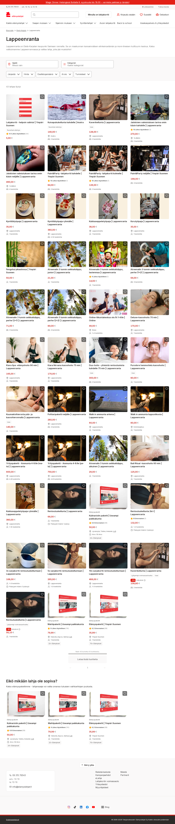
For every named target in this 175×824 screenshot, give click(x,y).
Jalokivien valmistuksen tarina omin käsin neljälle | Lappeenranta (24, 175)
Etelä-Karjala (21, 30)
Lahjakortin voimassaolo (107, 781)
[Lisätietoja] (144, 580)
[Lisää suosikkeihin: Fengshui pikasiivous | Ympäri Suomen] (42, 243)
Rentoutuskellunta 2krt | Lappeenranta (143, 513)
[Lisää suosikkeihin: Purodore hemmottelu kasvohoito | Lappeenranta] (166, 339)
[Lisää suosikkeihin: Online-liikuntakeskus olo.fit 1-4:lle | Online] (125, 291)
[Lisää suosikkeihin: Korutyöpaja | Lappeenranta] (166, 195)
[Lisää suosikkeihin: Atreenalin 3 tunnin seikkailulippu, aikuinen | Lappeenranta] (125, 437)
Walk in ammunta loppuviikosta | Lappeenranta (147, 416)
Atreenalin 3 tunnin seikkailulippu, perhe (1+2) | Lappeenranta (148, 271)
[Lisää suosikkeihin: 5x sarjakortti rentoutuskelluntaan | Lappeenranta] (83, 545)
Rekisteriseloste (102, 772)
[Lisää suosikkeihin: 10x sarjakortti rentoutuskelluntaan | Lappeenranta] (125, 545)
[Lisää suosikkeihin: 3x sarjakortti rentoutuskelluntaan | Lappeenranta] (42, 545)
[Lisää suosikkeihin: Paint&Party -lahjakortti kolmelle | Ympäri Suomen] (125, 147)
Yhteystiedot (101, 784)
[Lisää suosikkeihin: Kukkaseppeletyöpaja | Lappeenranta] (125, 195)
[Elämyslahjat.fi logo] (15, 15)
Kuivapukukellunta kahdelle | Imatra (66, 122)
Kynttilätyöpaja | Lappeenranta (21, 221)
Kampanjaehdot (103, 775)
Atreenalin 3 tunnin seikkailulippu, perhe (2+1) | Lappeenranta (23, 319)
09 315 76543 (19, 775)
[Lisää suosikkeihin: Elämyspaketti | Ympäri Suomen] (125, 594)
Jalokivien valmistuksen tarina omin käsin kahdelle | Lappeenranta (148, 124)
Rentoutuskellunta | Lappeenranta (65, 511)
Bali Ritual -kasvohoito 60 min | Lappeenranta (146, 465)
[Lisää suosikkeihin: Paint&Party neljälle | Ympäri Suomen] (166, 147)
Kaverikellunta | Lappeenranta (104, 122)
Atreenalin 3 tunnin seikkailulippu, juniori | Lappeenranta (65, 271)
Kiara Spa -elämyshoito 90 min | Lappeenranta (22, 367)
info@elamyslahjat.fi (22, 786)
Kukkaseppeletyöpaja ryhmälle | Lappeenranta (22, 513)
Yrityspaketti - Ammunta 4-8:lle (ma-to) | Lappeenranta (24, 465)
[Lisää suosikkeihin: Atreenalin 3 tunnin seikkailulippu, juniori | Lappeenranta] (83, 243)
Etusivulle (9, 30)
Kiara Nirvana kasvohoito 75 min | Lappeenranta (65, 367)
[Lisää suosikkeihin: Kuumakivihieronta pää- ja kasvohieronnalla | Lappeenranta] (42, 388)
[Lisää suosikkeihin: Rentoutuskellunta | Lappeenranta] (83, 485)
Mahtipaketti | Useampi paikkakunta (66, 622)
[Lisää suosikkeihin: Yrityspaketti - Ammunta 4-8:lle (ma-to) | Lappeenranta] (42, 437)
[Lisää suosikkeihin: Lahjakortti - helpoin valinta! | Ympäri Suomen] (42, 96)
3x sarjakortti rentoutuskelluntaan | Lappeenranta (24, 572)
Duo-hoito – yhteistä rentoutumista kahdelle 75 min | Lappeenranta (106, 367)
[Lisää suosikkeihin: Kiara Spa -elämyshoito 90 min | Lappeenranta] (42, 339)
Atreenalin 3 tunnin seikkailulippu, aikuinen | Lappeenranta (106, 465)
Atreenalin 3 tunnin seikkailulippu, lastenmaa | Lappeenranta (106, 271)
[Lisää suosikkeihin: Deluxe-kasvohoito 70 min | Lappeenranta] (166, 291)
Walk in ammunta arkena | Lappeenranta (102, 416)
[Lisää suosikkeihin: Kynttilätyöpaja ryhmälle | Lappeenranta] (83, 195)
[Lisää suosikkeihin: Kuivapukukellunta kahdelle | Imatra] (83, 96)
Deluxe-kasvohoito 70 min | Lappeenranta (144, 319)
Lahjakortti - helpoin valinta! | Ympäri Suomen (24, 124)
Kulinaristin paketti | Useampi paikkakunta (103, 515)
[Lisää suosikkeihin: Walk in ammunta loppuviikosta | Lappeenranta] (166, 388)
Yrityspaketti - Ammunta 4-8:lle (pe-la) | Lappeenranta (66, 465)
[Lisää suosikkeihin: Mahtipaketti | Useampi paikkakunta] (83, 594)
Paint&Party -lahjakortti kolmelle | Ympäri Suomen (106, 175)
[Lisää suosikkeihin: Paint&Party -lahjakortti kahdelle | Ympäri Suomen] (83, 147)
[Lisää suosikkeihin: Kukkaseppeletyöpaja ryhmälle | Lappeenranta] (42, 485)
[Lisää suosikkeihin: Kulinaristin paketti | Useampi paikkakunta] (125, 485)
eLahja (98, 778)
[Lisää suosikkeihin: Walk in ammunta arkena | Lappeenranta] (125, 388)
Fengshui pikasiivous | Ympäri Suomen (21, 271)
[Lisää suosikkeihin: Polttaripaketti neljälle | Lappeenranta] (83, 388)
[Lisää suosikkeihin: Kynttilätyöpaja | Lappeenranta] (42, 195)
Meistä (123, 772)
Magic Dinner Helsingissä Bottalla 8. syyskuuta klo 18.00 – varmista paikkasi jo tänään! (87, 2)
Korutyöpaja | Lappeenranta (145, 221)
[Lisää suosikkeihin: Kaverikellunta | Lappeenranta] (125, 96)
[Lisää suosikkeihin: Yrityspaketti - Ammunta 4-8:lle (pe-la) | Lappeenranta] (83, 437)
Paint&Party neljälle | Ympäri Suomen (149, 173)
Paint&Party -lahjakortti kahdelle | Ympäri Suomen (65, 175)
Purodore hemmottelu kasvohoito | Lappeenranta (148, 367)
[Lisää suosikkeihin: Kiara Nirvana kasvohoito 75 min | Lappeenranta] (83, 339)
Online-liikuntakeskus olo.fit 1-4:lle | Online (107, 319)
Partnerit (124, 775)
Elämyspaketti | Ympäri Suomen (105, 622)
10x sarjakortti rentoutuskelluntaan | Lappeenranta (107, 572)
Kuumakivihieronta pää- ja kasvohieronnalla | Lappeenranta (23, 416)
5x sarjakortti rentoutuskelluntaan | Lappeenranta (66, 572)
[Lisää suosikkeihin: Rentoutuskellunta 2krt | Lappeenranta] (166, 485)
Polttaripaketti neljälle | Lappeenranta (67, 414)
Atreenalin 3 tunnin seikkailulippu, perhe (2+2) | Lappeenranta (65, 319)
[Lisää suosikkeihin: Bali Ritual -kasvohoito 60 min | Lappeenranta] (166, 437)
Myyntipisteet (101, 787)
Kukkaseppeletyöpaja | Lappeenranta (108, 221)
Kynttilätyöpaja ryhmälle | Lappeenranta (60, 223)
